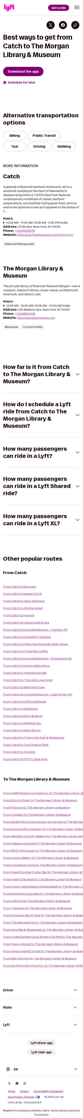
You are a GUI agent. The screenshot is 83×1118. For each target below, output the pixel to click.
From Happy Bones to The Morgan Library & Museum (40, 944)
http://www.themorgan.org (36, 318)
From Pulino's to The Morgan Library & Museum (36, 807)
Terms (11, 1091)
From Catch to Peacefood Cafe (25, 673)
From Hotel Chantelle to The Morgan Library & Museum (42, 879)
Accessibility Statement (48, 1091)
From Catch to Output (18, 615)
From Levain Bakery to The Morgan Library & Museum (41, 858)
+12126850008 (25, 314)
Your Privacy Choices (21, 1097)
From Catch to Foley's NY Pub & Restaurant (33, 737)
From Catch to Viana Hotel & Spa (26, 622)
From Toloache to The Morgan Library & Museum (37, 908)
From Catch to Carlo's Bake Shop (26, 666)
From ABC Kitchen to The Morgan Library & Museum (40, 958)
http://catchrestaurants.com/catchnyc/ (46, 235)
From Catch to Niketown (20, 709)
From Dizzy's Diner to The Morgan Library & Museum (40, 800)
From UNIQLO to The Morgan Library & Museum (36, 901)
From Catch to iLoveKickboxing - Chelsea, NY (35, 630)
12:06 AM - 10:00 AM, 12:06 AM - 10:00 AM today (38, 305)
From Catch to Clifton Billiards (24, 702)
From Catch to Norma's (19, 587)
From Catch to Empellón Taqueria (27, 637)
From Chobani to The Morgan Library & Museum (37, 815)
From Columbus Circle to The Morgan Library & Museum (42, 865)
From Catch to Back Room (22, 730)
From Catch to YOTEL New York (25, 759)
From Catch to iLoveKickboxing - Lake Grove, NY (37, 694)
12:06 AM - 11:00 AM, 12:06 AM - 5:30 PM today (37, 222)
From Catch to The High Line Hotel (28, 680)
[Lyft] (9, 8)
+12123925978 (25, 231)
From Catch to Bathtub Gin (22, 723)
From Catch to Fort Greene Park (25, 745)
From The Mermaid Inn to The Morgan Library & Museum (43, 922)
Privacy (24, 1091)
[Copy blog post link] (75, 25)
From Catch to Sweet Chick (22, 594)
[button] (77, 7)
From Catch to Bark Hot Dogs (24, 687)
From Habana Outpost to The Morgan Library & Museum (42, 843)
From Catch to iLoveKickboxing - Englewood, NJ (37, 658)
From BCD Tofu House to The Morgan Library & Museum (42, 851)
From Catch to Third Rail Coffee (25, 651)
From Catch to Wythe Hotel (22, 608)
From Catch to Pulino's (19, 752)
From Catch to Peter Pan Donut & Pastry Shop (35, 644)
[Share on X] (50, 25)
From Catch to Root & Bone (22, 716)
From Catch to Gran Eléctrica (23, 601)
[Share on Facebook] (63, 25)
